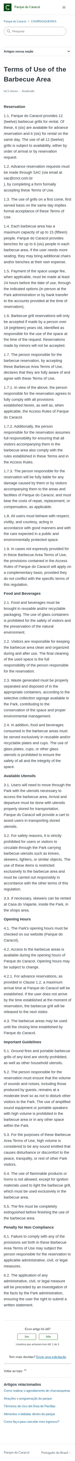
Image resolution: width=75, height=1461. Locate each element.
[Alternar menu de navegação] (63, 7)
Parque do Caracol (15, 21)
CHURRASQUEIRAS (43, 21)
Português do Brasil (55, 1452)
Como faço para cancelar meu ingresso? (31, 1421)
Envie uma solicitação (51, 1357)
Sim (27, 1336)
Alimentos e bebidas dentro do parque (29, 1414)
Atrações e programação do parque (28, 1398)
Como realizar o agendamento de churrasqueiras (37, 1390)
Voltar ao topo (13, 1371)
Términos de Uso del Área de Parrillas (29, 1406)
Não (48, 1336)
